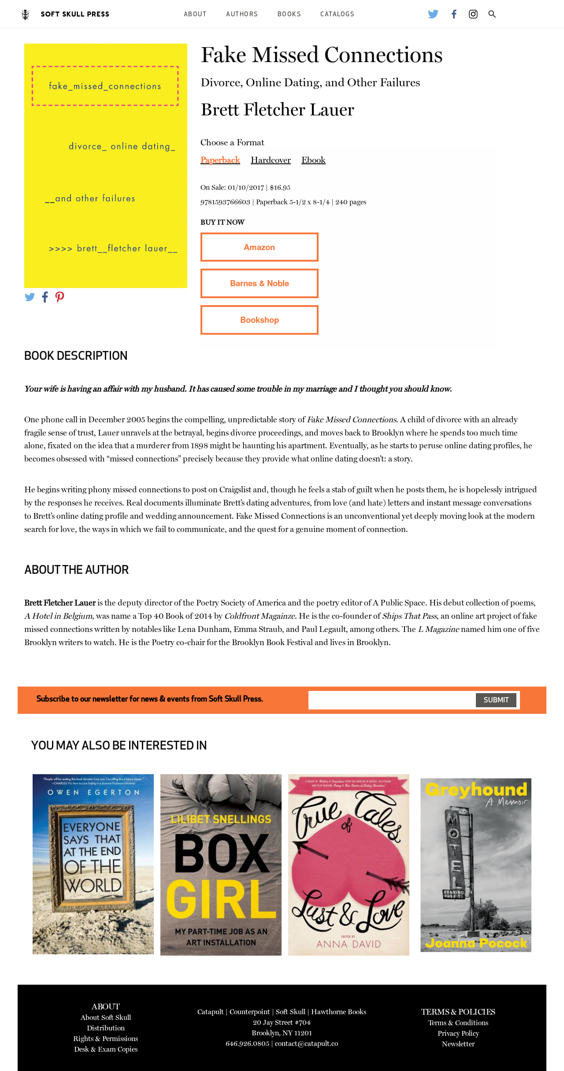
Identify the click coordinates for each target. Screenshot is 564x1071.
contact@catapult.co (306, 1043)
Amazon (259, 247)
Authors (242, 14)
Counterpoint (250, 1012)
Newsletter (458, 1044)
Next (544, 887)
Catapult (210, 1012)
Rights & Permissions (105, 1038)
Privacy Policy (458, 1033)
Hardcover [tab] (271, 160)
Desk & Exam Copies (105, 1049)
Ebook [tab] (313, 160)
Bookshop (259, 319)
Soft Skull (290, 1012)
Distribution (106, 1028)
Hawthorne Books (338, 1012)
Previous (19, 887)
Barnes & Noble (259, 283)
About (195, 14)
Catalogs (337, 14)
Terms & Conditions (458, 1023)
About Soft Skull (106, 1017)
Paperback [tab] (220, 160)
